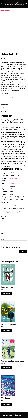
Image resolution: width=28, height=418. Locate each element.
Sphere (12, 181)
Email (3, 239)
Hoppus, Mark (14, 178)
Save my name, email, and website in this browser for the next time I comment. (12, 246)
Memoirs (22, 97)
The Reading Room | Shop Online (14, 415)
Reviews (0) (4, 111)
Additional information (7, 107)
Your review (4, 220)
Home (2, 10)
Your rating (4, 217)
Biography (7, 10)
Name (3, 233)
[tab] (4, 104)
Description (4, 104)
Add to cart (6, 293)
